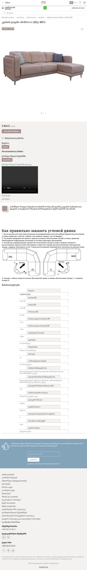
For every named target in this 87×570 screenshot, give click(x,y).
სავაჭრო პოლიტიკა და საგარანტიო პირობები (21, 519)
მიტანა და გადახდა (10, 497)
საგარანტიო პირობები (11, 500)
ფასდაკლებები (8, 474)
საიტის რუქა (43, 567)
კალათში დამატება (11, 131)
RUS (75, 3)
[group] (43, 69)
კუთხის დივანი (25, 294)
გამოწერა (33, 459)
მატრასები (6, 493)
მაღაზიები (6, 196)
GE (71, 3)
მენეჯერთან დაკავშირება (14, 138)
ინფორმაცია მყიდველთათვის (14, 481)
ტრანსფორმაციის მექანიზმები (14, 513)
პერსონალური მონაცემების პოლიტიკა (18, 516)
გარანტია (6, 199)
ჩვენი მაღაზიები (8, 503)
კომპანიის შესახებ (9, 478)
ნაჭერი (5, 147)
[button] (41, 113)
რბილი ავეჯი (7, 487)
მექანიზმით (7, 160)
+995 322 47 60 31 (78, 8)
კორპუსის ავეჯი (8, 490)
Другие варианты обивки (12, 151)
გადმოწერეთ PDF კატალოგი (14, 509)
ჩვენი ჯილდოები (9, 506)
